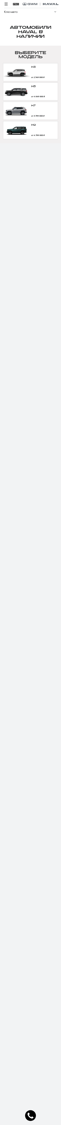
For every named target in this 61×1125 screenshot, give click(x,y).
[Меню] (6, 4)
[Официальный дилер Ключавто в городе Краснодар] (40, 4)
